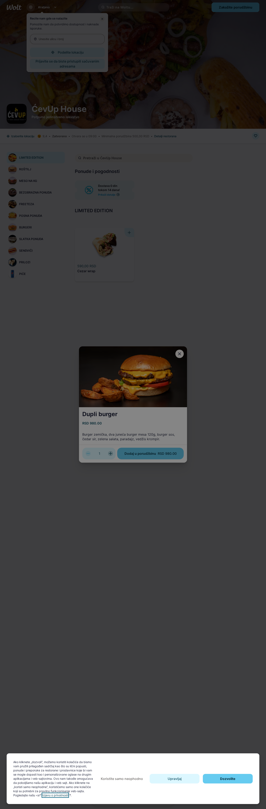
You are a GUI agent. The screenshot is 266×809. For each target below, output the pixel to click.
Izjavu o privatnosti (55, 795)
